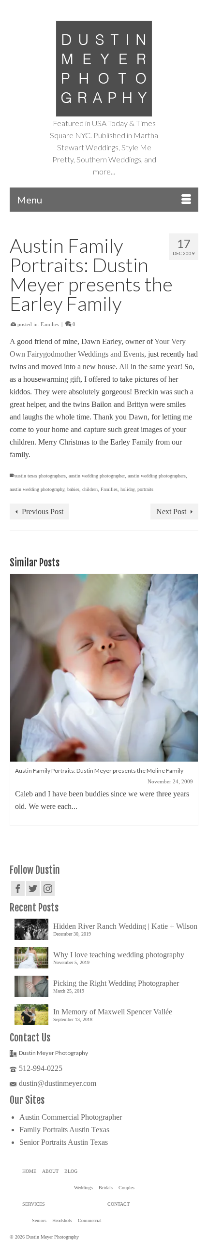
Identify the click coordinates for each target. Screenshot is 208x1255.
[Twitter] (33, 888)
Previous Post (42, 511)
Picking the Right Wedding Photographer (116, 983)
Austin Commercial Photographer (70, 1117)
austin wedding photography (37, 489)
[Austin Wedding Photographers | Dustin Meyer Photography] (104, 68)
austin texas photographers (40, 475)
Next (189, 700)
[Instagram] (48, 888)
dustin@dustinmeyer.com (57, 1083)
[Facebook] (18, 888)
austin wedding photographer (97, 475)
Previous (18, 700)
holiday (127, 489)
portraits (145, 489)
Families (50, 324)
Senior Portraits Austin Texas (63, 1142)
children (90, 489)
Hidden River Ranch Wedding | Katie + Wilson (125, 926)
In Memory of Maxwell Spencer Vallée (112, 1012)
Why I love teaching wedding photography (118, 955)
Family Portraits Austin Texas (64, 1129)
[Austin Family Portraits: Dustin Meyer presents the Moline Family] (104, 668)
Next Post (171, 511)
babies (73, 489)
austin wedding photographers (157, 475)
